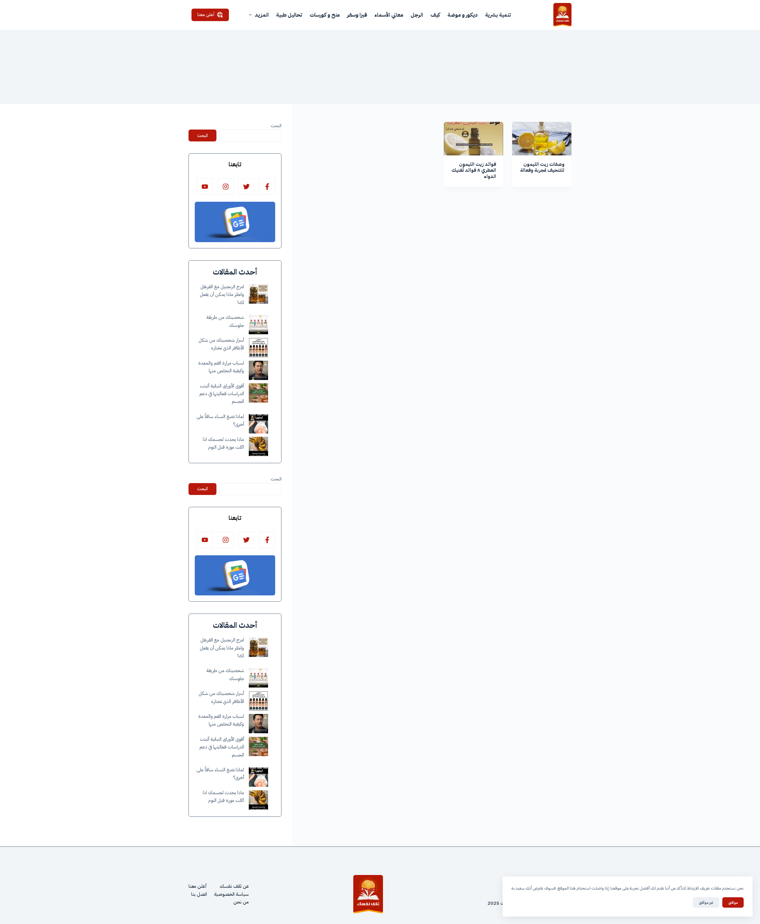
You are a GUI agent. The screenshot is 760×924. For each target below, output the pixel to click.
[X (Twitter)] (246, 186)
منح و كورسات (325, 15)
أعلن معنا (206, 14)
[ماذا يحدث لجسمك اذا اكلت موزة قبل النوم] (258, 446)
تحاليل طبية (289, 15)
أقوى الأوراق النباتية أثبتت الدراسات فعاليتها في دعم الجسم (222, 393)
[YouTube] (205, 186)
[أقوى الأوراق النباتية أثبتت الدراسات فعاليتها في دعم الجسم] (258, 393)
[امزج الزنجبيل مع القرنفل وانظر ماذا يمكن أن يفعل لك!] (258, 294)
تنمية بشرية (498, 15)
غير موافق (706, 902)
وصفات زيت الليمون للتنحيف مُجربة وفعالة (542, 167)
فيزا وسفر (357, 15)
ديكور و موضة (462, 15)
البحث (276, 125)
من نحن (241, 902)
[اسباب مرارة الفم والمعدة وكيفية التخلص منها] (258, 370)
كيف (435, 15)
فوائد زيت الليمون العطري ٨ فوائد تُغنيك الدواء (474, 170)
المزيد (262, 15)
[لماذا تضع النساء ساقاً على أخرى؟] (258, 423)
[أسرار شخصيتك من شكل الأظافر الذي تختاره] (258, 347)
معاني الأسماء (388, 15)
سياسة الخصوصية (231, 894)
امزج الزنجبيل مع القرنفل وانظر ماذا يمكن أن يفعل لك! (222, 294)
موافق (733, 902)
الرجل (417, 15)
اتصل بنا (199, 894)
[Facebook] (267, 186)
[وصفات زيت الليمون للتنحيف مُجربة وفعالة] (541, 138)
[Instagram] (225, 186)
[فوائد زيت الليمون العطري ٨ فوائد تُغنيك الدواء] (473, 138)
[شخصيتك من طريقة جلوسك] (258, 324)
